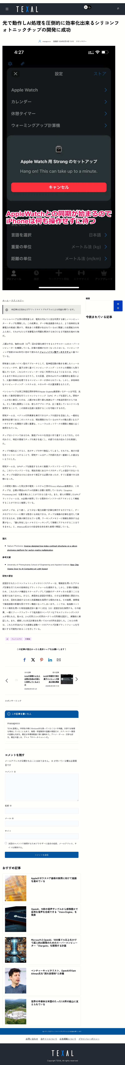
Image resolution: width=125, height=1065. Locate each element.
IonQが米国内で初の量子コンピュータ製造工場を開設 (51, 679)
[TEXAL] (27, 7)
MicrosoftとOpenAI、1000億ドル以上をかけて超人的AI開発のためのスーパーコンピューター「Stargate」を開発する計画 (54, 942)
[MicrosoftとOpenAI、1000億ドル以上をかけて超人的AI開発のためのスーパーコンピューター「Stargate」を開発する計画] (15, 939)
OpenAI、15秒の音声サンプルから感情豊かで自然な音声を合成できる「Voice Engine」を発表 (54, 912)
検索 (88, 298)
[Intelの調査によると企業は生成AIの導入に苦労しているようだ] (16, 684)
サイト (8, 830)
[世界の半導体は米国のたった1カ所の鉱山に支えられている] (15, 1000)
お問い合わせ (32, 1038)
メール (9, 818)
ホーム (5, 300)
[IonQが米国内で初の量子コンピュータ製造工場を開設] (67, 676)
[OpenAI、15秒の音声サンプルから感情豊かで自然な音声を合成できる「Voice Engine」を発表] (15, 908)
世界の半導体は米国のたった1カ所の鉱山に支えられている (54, 1003)
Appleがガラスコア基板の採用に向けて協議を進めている (54, 879)
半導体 (27, 639)
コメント (10, 771)
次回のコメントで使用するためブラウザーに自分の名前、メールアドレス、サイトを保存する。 (42, 845)
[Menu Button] (7, 9)
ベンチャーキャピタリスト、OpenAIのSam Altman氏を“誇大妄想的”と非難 (53, 972)
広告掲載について (68, 1038)
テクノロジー (81, 41)
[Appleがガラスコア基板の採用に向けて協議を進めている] (15, 877)
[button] (24, 660)
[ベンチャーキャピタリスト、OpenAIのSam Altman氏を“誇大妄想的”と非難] (15, 969)
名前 (8, 805)
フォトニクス (16, 639)
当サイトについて (49, 1038)
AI (7, 639)
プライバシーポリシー (89, 1038)
